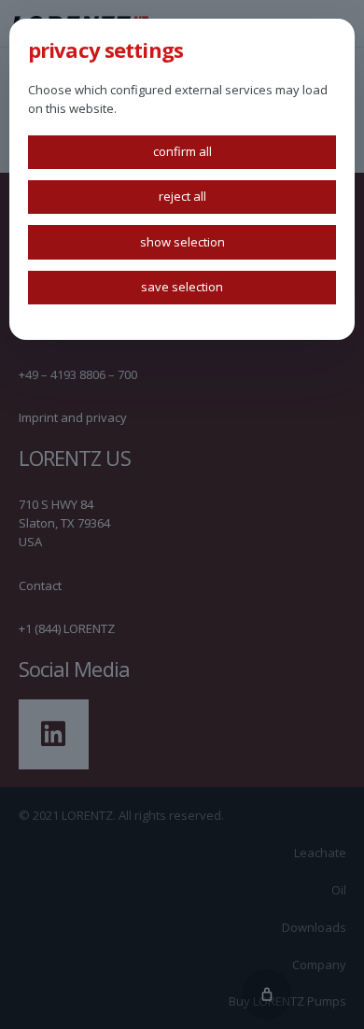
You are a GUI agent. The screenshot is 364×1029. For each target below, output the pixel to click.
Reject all (182, 196)
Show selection (182, 241)
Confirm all (182, 151)
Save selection (182, 286)
